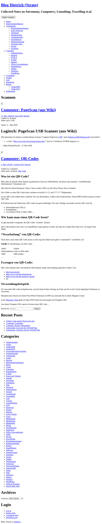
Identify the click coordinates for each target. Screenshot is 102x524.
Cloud (8, 367)
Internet (14, 62)
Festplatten (10, 383)
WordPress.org (12, 518)
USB (60, 137)
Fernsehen (10, 380)
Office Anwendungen (19, 64)
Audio (8, 358)
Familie (9, 78)
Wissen (9, 477)
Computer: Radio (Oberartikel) (18, 326)
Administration (17, 53)
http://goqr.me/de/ (13, 272)
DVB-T (14, 57)
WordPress (15, 73)
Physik (8, 437)
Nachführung (16, 39)
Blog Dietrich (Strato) (19, 5)
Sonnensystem (16, 44)
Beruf (8, 365)
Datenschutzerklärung (14, 24)
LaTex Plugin (11, 414)
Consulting (10, 75)
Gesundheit (10, 396)
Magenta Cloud (12, 300)
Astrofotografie (17, 37)
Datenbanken (11, 371)
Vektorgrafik (11, 468)
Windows (14, 71)
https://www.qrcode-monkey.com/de (20, 276)
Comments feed (12, 515)
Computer (10, 51)
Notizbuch (10, 82)
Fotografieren (11, 389)
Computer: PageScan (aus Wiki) (28, 110)
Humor (9, 410)
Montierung (10, 421)
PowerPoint (10, 439)
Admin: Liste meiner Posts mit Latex (20, 321)
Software (9, 450)
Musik (8, 425)
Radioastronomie (17, 42)
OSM (8, 434)
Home (8, 21)
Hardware (10, 407)
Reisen (8, 84)
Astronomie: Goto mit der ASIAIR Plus (21, 328)
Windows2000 (73, 137)
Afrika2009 (15, 87)
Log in (8, 511)
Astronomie (11, 26)
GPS (8, 405)
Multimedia (10, 423)
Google (9, 401)
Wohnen (9, 479)
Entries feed (10, 513)
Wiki (8, 473)
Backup (14, 55)
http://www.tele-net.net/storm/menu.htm (29, 141)
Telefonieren (11, 461)
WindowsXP (85, 137)
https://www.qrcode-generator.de (19, 274)
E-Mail (13, 60)
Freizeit (9, 392)
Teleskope (15, 33)
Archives (4, 498)
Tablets (14, 69)
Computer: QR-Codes (20, 158)
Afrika (8, 345)
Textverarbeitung (12, 466)
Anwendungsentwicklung (16, 351)
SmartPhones (16, 66)
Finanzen (9, 387)
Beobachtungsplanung (19, 28)
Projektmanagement (14, 441)
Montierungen (16, 35)
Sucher (13, 46)
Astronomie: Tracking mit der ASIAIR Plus (23, 330)
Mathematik (10, 419)
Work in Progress (13, 484)
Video (8, 470)
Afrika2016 (15, 89)
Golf (8, 80)
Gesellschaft (11, 394)
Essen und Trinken (13, 376)
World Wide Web (13, 486)
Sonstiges (14, 48)
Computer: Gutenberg (14, 323)
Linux (8, 416)
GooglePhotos (11, 403)
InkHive (17, 522)
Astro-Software (17, 30)
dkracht (26, 116)
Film (8, 385)
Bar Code (22, 171)
